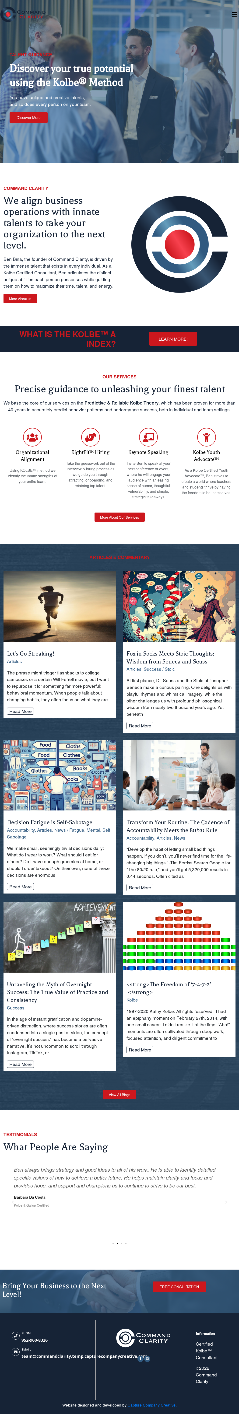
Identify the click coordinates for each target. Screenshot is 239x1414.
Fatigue (76, 830)
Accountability (21, 830)
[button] (113, 1243)
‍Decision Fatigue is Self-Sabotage (49, 822)
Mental (93, 830)
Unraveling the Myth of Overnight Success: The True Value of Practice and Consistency (57, 992)
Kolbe (132, 999)
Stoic (170, 669)
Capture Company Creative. (152, 1405)
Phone (26, 1333)
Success (152, 669)
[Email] (16, 1352)
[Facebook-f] (140, 1359)
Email (26, 1349)
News (60, 830)
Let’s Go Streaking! (30, 653)
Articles (14, 661)
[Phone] (16, 1336)
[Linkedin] (147, 1359)
